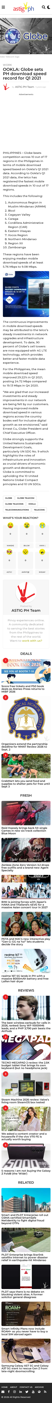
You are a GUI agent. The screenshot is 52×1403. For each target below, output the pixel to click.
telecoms (39, 510)
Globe (8, 498)
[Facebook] (9, 1391)
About (13, 1387)
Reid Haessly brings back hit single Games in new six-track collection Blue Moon (24, 830)
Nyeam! (42, 572)
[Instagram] (14, 1391)
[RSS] (45, 1391)
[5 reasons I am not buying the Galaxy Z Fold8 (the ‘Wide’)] (26, 1156)
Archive (39, 1387)
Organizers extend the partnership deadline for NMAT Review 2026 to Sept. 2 (24, 746)
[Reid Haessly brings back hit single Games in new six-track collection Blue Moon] (26, 813)
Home (4, 1387)
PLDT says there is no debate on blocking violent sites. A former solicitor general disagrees (22, 1294)
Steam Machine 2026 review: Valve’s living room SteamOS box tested (25, 1101)
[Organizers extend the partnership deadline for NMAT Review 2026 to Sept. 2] (26, 718)
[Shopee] (39, 1391)
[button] (3, 7)
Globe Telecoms (14, 504)
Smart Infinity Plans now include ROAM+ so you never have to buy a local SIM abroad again (24, 1331)
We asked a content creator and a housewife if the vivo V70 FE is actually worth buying (24, 1136)
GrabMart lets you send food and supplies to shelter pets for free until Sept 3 (25, 783)
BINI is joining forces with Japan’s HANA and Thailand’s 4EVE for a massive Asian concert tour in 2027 (24, 904)
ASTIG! (9, 572)
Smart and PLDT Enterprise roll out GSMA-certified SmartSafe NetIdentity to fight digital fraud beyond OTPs (24, 1219)
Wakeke (10, 546)
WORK (7, 65)
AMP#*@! (25, 572)
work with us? (32, 640)
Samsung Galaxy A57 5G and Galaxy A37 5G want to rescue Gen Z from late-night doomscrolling (25, 1368)
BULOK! (27, 546)
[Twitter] (26, 1391)
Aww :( (42, 546)
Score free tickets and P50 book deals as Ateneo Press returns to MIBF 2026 (22, 689)
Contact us (26, 1387)
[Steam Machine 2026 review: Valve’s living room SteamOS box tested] (26, 1085)
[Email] (2, 1391)
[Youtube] (33, 1391)
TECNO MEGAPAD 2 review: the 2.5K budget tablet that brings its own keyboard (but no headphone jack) (25, 1065)
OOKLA (32, 504)
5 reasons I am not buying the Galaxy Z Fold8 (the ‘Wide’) (26, 1172)
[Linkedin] (20, 1391)
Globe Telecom (25, 498)
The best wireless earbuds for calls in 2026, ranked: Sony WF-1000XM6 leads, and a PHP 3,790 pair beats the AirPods (26, 1027)
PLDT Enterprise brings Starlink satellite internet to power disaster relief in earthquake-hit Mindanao (24, 1257)
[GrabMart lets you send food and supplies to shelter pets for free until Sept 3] (26, 766)
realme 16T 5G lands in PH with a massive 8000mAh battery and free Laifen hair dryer (25, 978)
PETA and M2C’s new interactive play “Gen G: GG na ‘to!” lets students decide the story (25, 941)
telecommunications (17, 510)
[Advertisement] (26, 121)
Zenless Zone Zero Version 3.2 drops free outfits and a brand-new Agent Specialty (25, 867)
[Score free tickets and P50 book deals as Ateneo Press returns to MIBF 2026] (26, 671)
